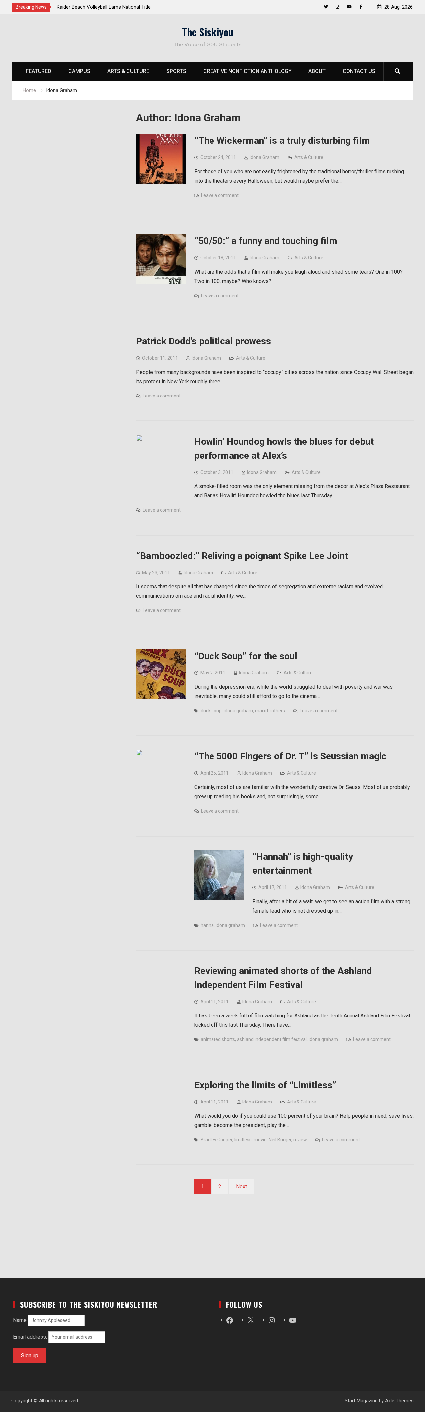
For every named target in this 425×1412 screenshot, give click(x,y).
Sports (176, 71)
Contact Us (359, 71)
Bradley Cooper (216, 1139)
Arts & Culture (128, 71)
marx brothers (270, 710)
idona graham (238, 710)
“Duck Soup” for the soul (245, 656)
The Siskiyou (207, 31)
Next (241, 1186)
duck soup (211, 710)
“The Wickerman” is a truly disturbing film (282, 140)
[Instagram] (337, 7)
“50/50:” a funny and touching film (265, 240)
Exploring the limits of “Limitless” (265, 1085)
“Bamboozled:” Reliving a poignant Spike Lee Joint (242, 555)
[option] (116, 7)
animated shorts (218, 1039)
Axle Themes (399, 1401)
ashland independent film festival (272, 1039)
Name (20, 1320)
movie (260, 1139)
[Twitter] (326, 7)
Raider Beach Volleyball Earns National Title (104, 7)
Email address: (30, 1337)
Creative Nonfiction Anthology (247, 71)
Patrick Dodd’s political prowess (203, 341)
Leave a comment (220, 195)
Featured (38, 71)
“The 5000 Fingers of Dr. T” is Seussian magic (290, 756)
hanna (207, 925)
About (317, 71)
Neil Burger (280, 1139)
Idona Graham (264, 157)
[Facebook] (361, 7)
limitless (243, 1139)
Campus (79, 71)
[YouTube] (349, 7)
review (300, 1139)
